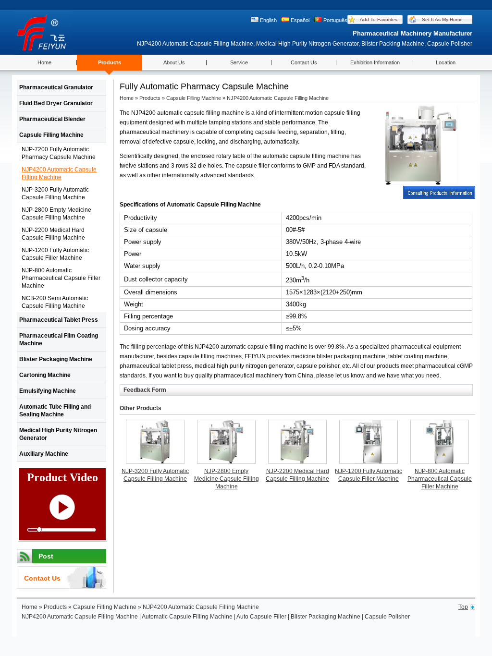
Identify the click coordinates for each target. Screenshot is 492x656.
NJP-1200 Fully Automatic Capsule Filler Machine (55, 254)
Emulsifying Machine (47, 391)
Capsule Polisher (387, 616)
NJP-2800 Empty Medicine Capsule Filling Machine (56, 214)
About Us (174, 62)
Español (300, 20)
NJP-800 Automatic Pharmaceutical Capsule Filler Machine (61, 278)
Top (463, 607)
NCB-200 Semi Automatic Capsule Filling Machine (55, 302)
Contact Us (304, 62)
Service (239, 62)
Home (44, 62)
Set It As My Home (442, 19)
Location (445, 62)
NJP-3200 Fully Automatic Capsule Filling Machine (55, 193)
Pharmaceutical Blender (52, 119)
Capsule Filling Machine (51, 135)
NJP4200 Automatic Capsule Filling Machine (59, 173)
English (268, 20)
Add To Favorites (378, 19)
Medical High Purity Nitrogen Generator (58, 434)
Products (109, 62)
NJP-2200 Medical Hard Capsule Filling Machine (53, 234)
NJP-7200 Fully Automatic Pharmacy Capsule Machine (59, 153)
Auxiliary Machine (43, 453)
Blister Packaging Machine (55, 359)
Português (335, 20)
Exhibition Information (375, 62)
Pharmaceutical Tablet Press (58, 319)
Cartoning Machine (45, 375)
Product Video (62, 477)
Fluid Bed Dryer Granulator (56, 103)
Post (45, 556)
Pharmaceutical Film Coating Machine (58, 339)
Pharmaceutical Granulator (56, 87)
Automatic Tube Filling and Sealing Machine (55, 410)
